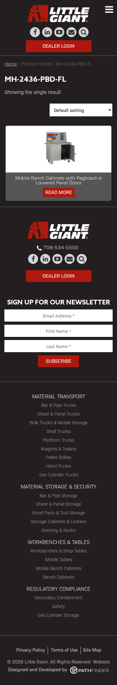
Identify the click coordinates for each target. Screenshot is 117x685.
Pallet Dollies (58, 457)
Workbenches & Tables (59, 541)
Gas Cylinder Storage (58, 615)
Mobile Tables (58, 559)
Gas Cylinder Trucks (58, 474)
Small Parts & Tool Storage (58, 512)
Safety (58, 606)
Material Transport (58, 396)
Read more (58, 192)
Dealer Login (58, 45)
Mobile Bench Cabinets (58, 568)
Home (11, 63)
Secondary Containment (59, 597)
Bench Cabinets (58, 577)
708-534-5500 (60, 247)
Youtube (59, 32)
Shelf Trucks (58, 431)
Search (84, 32)
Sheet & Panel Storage (58, 504)
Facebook (35, 32)
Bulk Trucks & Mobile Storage (59, 422)
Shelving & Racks (58, 530)
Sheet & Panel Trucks (58, 413)
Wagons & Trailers (58, 448)
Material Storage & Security (58, 486)
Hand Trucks (58, 466)
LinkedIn (47, 32)
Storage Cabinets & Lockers (58, 521)
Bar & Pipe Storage (58, 495)
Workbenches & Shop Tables (58, 550)
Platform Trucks (58, 440)
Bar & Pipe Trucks (58, 405)
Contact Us (71, 32)
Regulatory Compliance (58, 588)
